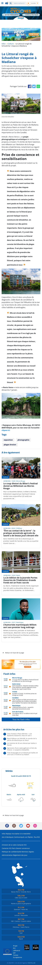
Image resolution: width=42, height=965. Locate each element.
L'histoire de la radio (9, 845)
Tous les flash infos (21, 719)
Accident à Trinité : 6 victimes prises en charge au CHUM (24, 694)
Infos (3, 834)
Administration (7, 855)
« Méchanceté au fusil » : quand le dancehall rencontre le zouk (22, 708)
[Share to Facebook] (29, 86)
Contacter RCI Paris (9, 848)
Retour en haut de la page (14, 653)
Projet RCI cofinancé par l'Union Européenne (16, 951)
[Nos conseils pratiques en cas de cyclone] (31, 15)
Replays (8, 834)
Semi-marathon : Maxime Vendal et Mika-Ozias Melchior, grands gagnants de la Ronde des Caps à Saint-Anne (25, 687)
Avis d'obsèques (7, 837)
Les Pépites (29, 837)
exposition (8, 440)
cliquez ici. (6, 430)
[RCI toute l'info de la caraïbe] (7, 3)
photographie (23, 440)
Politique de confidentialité (11, 852)
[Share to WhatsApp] (38, 86)
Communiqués (19, 837)
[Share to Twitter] (34, 86)
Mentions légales (28, 852)
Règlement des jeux (20, 855)
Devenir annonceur (23, 848)
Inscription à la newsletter (21, 834)
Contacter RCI (22, 845)
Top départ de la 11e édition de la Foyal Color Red (24, 714)
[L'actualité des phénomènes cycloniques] (11, 15)
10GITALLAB (31, 963)
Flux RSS (37, 837)
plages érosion (10, 444)
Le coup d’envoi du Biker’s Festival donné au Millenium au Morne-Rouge (25, 680)
